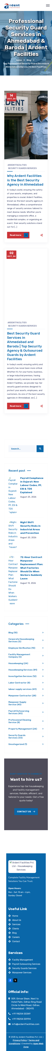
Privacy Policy (20, 1040)
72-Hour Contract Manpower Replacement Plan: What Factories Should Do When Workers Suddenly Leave (31, 568)
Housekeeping (18, 663)
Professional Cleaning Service (19, 721)
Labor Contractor (19, 682)
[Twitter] (41, 217)
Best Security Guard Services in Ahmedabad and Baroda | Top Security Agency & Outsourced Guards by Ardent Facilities (24, 346)
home (19, 60)
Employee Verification (21, 648)
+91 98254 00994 (21, 1019)
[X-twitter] (15, 980)
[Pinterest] (41, 224)
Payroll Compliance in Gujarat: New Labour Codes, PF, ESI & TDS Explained (31, 485)
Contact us (24, 811)
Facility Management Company (19, 655)
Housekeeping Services (22, 670)
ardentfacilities (17, 165)
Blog (29, 60)
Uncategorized (17, 744)
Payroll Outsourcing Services (18, 712)
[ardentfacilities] (12, 5)
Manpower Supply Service (17, 703)
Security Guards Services (22, 168)
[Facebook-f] (10, 980)
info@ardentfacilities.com (25, 1024)
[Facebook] (41, 210)
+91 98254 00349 (21, 1013)
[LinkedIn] (41, 231)
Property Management (22, 729)
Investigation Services (22, 676)
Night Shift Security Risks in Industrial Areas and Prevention (30, 527)
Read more (15, 235)
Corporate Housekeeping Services (21, 640)
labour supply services (22, 689)
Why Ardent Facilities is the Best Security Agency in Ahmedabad (25, 180)
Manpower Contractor (22, 695)
